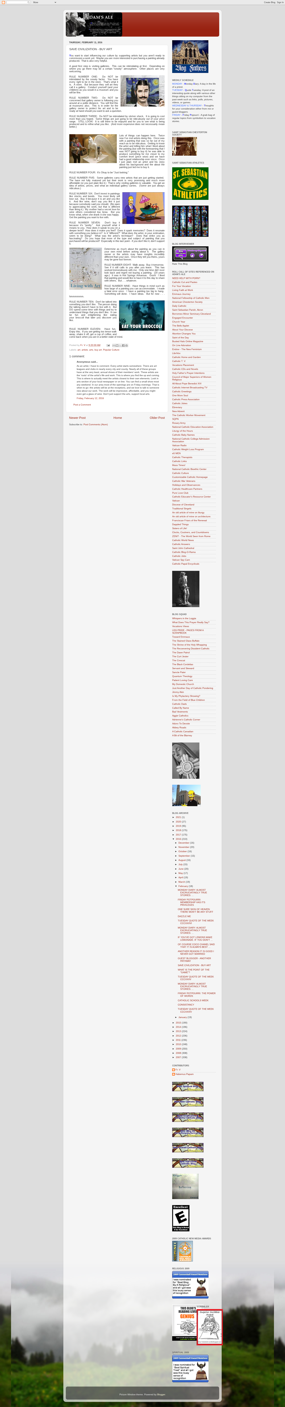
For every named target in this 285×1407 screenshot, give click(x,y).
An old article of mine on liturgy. (188, 512)
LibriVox (176, 353)
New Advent (178, 411)
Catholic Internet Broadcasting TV (189, 387)
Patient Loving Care (182, 680)
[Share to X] (120, 345)
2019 (179, 826)
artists (85, 350)
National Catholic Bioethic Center (189, 469)
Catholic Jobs (179, 556)
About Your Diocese (182, 329)
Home (117, 417)
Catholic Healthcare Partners (187, 489)
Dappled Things (180, 524)
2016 (179, 839)
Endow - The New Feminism (187, 349)
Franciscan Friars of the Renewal (189, 520)
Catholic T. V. (179, 361)
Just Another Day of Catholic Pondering (192, 688)
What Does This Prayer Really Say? (190, 622)
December (184, 843)
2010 (179, 1044)
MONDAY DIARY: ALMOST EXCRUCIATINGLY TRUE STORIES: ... (192, 893)
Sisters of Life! (179, 528)
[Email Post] (108, 345)
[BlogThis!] (117, 345)
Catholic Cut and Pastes (184, 282)
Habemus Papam (184, 1074)
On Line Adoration (181, 345)
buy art (98, 350)
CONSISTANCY (186, 1005)
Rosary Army (179, 423)
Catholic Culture (180, 473)
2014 (179, 1027)
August (182, 860)
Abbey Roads (179, 727)
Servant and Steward (183, 668)
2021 (179, 817)
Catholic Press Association (186, 399)
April (181, 877)
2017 (179, 835)
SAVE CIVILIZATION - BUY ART (194, 965)
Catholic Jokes (179, 403)
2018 (179, 830)
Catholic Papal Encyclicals (185, 564)
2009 (179, 1049)
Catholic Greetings (181, 391)
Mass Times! (178, 465)
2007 (179, 1057)
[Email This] (114, 345)
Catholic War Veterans (183, 481)
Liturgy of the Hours (182, 431)
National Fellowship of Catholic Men (190, 298)
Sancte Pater (179, 672)
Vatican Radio (179, 445)
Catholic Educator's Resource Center (191, 496)
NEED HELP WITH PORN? (186, 278)
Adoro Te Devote (181, 723)
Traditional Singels (181, 508)
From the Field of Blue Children (188, 700)
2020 (179, 821)
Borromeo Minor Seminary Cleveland (191, 314)
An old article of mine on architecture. (191, 516)
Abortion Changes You (184, 333)
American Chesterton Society (187, 302)
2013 (179, 1031)
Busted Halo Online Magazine (187, 341)
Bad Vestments (180, 712)
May (181, 873)
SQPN (175, 419)
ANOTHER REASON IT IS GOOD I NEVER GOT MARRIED (196, 952)
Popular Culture (111, 350)
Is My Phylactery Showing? (186, 696)
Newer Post (77, 417)
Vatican (176, 500)
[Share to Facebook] (123, 345)
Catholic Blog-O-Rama (184, 552)
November (184, 847)
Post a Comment (82, 404)
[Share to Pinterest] (126, 345)
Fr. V (177, 1069)
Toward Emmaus (181, 637)
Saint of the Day (180, 337)
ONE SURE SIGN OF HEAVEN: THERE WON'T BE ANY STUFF (195, 910)
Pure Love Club (180, 493)
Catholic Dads (179, 704)
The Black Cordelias (182, 664)
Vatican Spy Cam (181, 560)
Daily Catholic (179, 306)
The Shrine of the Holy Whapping (189, 645)
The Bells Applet (180, 326)
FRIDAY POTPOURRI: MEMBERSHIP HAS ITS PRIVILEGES (191, 902)
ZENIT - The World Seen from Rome (191, 536)
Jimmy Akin (178, 692)
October (183, 851)
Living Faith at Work (182, 290)
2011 (178, 1040)
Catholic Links (179, 461)
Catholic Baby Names (183, 435)
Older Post (157, 417)
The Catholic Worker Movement (188, 415)
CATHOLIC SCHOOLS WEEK (193, 1000)
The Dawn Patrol (181, 652)
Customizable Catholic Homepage (190, 477)
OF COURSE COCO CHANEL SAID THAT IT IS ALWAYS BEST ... (196, 945)
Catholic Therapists (182, 457)
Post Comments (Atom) (95, 424)
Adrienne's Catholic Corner (186, 719)
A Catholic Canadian (182, 731)
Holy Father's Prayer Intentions (188, 373)
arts (91, 350)
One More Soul (180, 395)
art (79, 350)
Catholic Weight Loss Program (188, 449)
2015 (179, 1022)
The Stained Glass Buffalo (185, 641)
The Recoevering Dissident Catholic (190, 648)
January (183, 1017)
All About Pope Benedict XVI (186, 383)
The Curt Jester (180, 656)
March (182, 882)
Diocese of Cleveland (183, 504)
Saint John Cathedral (183, 548)
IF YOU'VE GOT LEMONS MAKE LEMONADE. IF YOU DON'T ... (195, 938)
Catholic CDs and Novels (185, 369)
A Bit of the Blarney (182, 735)
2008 (179, 1053)
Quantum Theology (182, 676)
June (181, 869)
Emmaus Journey (181, 294)
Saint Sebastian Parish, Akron (187, 310)
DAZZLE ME (184, 916)
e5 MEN (176, 453)
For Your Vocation (181, 286)
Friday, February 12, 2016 (90, 398)
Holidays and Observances (186, 485)
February (183, 886)
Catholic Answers (181, 544)
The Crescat (178, 660)
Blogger (161, 1394)
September (184, 856)
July (180, 864)
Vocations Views (180, 626)
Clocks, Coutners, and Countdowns (190, 532)
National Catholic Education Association (192, 427)
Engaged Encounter (182, 318)
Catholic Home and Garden (186, 357)
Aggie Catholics (180, 715)
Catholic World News (183, 540)
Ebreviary (177, 407)
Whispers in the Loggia (184, 618)
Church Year (178, 322)
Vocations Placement (183, 365)
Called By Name (180, 708)
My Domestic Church (183, 684)
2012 (179, 1036)
